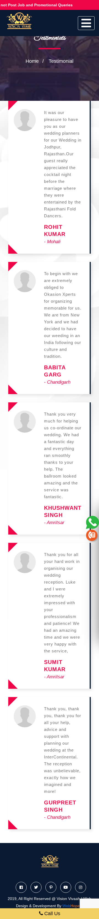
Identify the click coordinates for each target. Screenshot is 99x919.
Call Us (51, 913)
